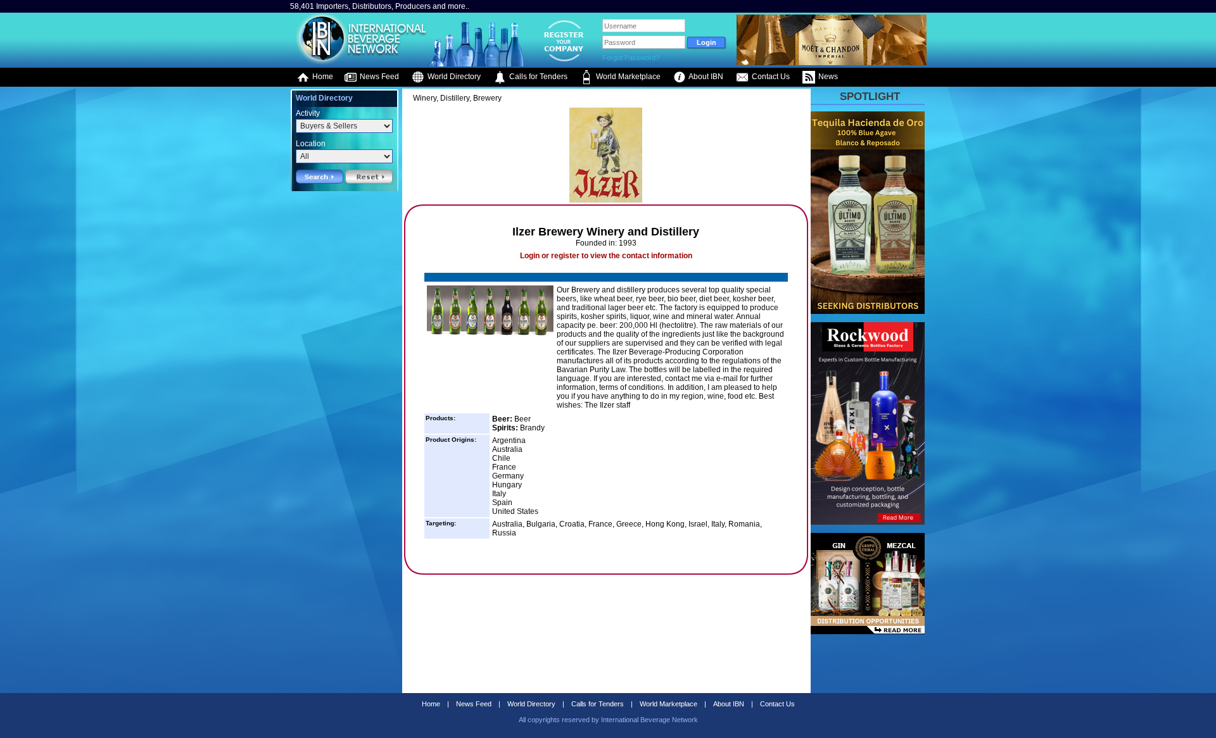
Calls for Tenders (537, 76)
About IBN (705, 76)
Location (311, 143)
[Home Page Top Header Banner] (832, 62)
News (827, 76)
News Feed (378, 76)
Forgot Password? (630, 57)
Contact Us (770, 76)
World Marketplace (627, 76)
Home (321, 76)
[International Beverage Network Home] (359, 63)
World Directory (453, 76)
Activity (308, 113)
